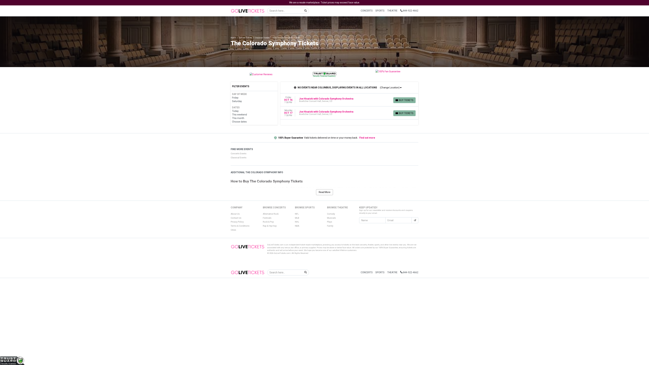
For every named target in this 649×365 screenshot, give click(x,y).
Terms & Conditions (240, 226)
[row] (349, 99)
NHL (297, 222)
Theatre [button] (392, 10)
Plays (329, 222)
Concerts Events (238, 153)
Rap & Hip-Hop (270, 226)
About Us (235, 214)
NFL (297, 214)
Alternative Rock (271, 214)
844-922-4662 (410, 10)
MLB (297, 218)
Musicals (331, 218)
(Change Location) (390, 87)
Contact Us (236, 218)
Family (330, 226)
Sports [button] (379, 10)
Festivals (267, 218)
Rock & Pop (268, 222)
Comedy (331, 214)
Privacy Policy (237, 222)
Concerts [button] (367, 10)
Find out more (367, 137)
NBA (297, 226)
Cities (233, 230)
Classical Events (238, 157)
